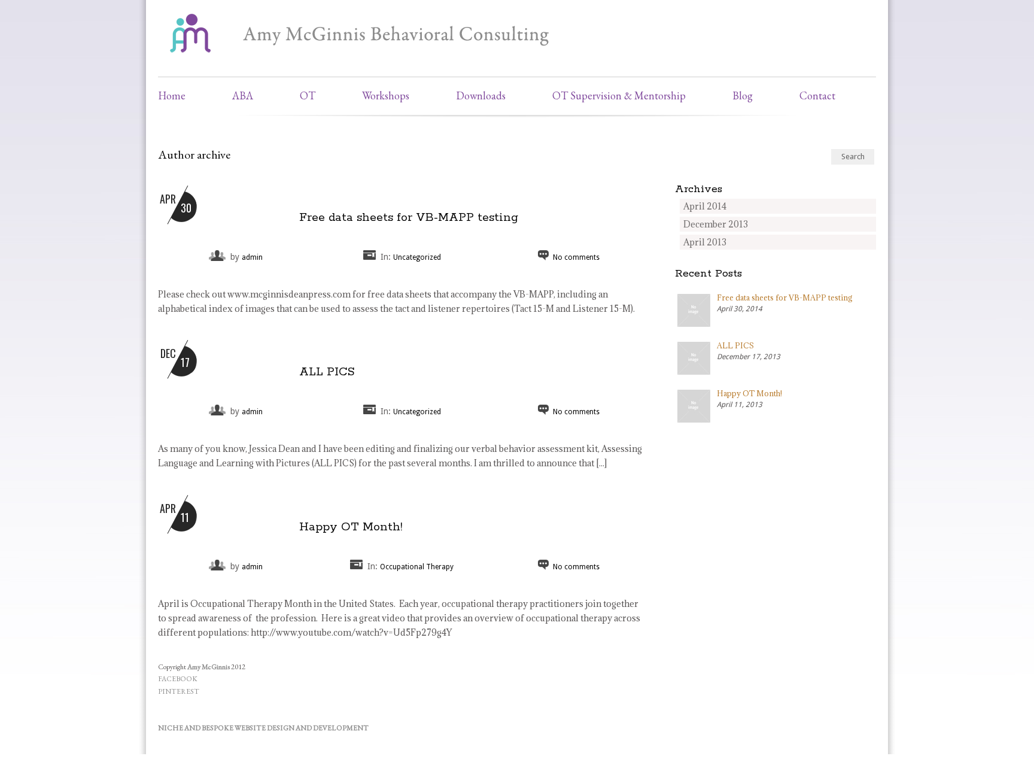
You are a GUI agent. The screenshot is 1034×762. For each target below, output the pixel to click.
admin (252, 257)
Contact (817, 95)
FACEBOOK (177, 679)
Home (171, 95)
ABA (242, 95)
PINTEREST (178, 691)
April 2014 (704, 206)
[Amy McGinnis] (367, 57)
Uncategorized (417, 257)
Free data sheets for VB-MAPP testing (408, 217)
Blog (742, 95)
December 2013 (715, 224)
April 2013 (704, 242)
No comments (576, 257)
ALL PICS (327, 372)
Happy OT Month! (351, 527)
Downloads (481, 95)
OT (307, 95)
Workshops (385, 95)
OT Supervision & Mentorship (619, 95)
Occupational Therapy (417, 567)
